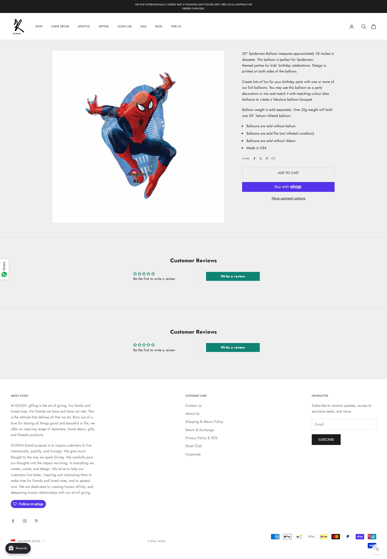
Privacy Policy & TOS (201, 437)
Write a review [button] (233, 276)
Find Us (176, 27)
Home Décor (60, 27)
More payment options (288, 198)
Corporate (193, 454)
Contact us (193, 405)
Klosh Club (193, 446)
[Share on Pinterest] (267, 158)
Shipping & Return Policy (204, 421)
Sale (143, 27)
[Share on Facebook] (254, 158)
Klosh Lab (124, 27)
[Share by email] (273, 158)
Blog (158, 27)
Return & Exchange (199, 429)
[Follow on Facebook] (13, 521)
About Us (192, 413)
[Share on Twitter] (260, 158)
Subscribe (326, 439)
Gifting (104, 27)
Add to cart (288, 173)
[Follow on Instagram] (24, 521)
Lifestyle (84, 27)
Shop (39, 27)
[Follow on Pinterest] (36, 521)
